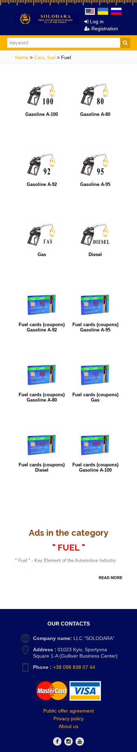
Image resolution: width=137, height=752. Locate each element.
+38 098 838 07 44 (74, 667)
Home (22, 57)
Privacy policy (68, 718)
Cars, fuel (45, 57)
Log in (96, 21)
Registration (104, 28)
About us (68, 726)
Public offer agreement (68, 711)
